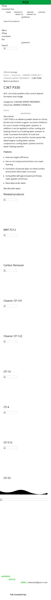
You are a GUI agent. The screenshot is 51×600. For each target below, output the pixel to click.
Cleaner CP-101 (13, 300)
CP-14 (7, 371)
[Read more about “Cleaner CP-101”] (6, 296)
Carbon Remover (14, 265)
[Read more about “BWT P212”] (6, 225)
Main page (4, 548)
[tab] (25, 113)
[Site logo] (9, 7)
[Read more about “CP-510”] (6, 438)
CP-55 (7, 478)
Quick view (13, 225)
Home (6, 75)
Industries (16, 75)
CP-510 (8, 442)
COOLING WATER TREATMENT (17, 78)
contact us (4, 568)
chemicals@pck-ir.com (37, 582)
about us (3, 564)
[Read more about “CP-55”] (6, 473)
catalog (3, 560)
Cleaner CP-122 (13, 336)
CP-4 (6, 407)
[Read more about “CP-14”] (6, 367)
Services (3, 556)
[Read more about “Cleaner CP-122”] (6, 331)
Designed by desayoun (37, 588)
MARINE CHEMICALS (32, 75)
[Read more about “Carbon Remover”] (6, 260)
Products (3, 552)
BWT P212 (10, 229)
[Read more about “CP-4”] (6, 402)
